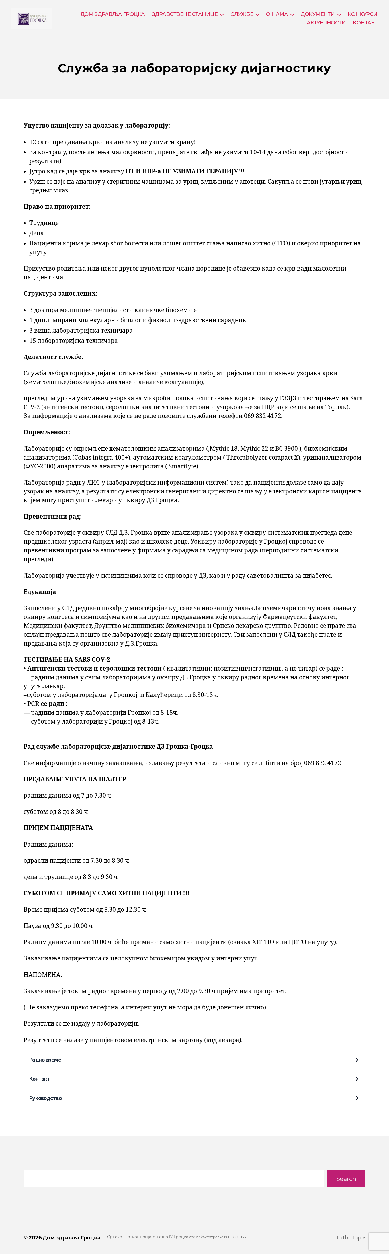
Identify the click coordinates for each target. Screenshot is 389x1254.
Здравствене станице (185, 14)
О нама (277, 14)
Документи (318, 14)
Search (346, 1178)
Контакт (365, 23)
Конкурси (363, 14)
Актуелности (326, 23)
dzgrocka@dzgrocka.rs (208, 1237)
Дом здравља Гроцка (71, 1238)
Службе (241, 14)
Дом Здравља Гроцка (113, 14)
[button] (194, 1059)
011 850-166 (237, 1237)
